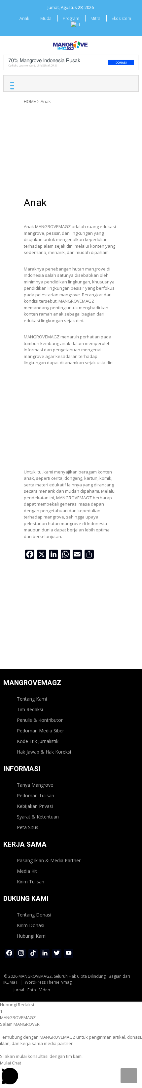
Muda (46, 18)
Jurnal (19, 990)
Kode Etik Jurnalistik (37, 741)
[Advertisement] (71, 152)
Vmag (66, 982)
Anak (24, 18)
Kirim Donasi (30, 925)
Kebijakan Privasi (35, 806)
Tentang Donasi (34, 915)
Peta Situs (27, 827)
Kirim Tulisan (30, 881)
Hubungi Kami (32, 936)
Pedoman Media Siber (40, 730)
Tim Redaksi (30, 709)
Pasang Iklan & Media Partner (49, 860)
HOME (30, 101)
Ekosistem (121, 18)
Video (44, 990)
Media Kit (27, 871)
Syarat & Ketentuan (38, 817)
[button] (71, 1005)
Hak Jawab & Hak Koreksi (44, 752)
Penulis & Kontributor (40, 720)
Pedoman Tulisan (35, 795)
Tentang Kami (32, 699)
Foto (31, 990)
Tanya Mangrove (35, 785)
